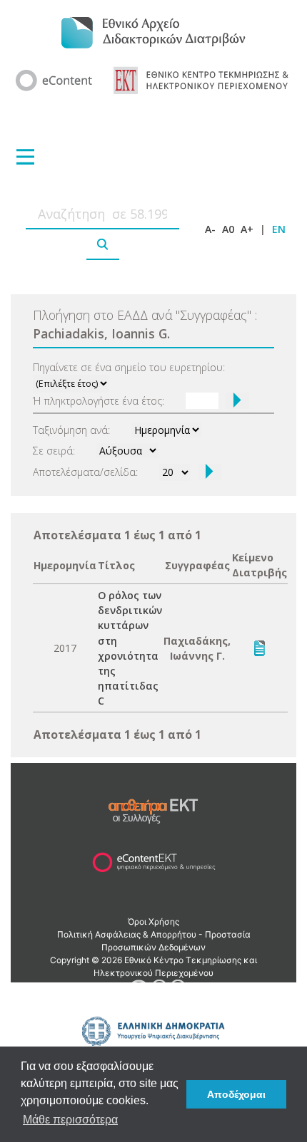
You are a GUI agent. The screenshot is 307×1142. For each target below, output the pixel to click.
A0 (228, 229)
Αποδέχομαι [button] (236, 1094)
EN (279, 229)
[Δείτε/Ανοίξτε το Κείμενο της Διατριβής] (259, 646)
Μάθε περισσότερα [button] (70, 1120)
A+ (247, 229)
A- (210, 229)
